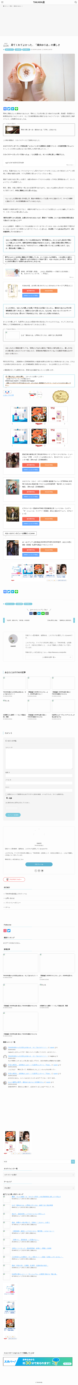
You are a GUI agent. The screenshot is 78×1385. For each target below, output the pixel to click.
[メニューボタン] (2, 2)
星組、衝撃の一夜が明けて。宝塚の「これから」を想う (31, 1222)
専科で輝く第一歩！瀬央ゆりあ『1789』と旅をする (38, 129)
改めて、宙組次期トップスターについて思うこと (28, 1214)
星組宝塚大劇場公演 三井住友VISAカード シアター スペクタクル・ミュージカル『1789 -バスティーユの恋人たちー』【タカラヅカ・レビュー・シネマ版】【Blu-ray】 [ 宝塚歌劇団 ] (47, 457)
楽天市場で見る (31, 290)
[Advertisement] (39, 21)
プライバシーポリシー (13, 903)
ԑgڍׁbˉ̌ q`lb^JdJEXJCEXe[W (14, 162)
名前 (7, 772)
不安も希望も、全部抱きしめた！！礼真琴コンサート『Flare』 (29, 1065)
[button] (31, 613)
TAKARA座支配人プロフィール (16, 894)
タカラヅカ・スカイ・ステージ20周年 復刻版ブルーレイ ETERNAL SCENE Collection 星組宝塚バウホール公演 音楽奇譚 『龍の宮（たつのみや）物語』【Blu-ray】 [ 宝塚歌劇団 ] (47, 484)
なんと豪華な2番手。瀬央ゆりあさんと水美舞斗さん (26, 1082)
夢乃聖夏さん (26, 49)
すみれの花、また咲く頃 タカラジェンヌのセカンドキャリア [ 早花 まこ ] (47, 285)
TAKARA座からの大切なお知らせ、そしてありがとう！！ (28, 1047)
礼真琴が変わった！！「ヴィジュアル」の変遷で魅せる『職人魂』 (34, 1274)
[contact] (42, 870)
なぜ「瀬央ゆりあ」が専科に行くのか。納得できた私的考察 (41, 335)
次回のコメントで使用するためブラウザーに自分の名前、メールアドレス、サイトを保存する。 (36, 794)
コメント (8, 747)
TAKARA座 (39, 2)
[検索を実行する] (73, 1162)
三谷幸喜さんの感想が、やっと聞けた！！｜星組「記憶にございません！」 (38, 1257)
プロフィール (39, 864)
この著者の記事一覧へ (49, 657)
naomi (13, 646)
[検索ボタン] (75, 2)
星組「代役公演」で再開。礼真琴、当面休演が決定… (30, 1265)
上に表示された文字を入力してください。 (18, 802)
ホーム (7, 907)
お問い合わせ (10, 898)
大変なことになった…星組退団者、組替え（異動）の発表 (31, 1248)
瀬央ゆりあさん (9, 49)
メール (8, 780)
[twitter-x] (36, 870)
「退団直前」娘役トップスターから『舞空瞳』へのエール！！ (33, 1231)
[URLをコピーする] (47, 613)
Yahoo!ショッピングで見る (31, 295)
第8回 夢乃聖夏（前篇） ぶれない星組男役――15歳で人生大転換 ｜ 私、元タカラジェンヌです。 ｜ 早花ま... (45, 272)
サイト (7, 787)
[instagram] (39, 870)
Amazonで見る (49, 290)
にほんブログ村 (8, 395)
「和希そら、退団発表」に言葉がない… (25, 1240)
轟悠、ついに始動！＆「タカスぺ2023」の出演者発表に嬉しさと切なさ (36, 1196)
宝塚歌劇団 (18, 49)
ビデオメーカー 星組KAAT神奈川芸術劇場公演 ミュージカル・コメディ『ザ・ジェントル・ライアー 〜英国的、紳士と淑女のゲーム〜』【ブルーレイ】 (47, 511)
